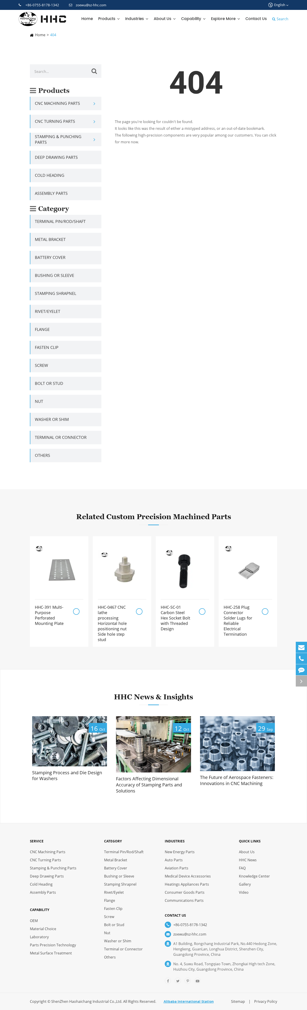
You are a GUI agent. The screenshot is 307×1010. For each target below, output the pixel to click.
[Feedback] (301, 669)
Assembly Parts (51, 193)
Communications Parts (184, 900)
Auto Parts (174, 859)
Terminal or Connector (61, 437)
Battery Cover (50, 257)
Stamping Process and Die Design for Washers (67, 776)
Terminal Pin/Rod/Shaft (60, 221)
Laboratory (39, 936)
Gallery (245, 884)
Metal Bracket (50, 239)
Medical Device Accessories (188, 876)
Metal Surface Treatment (51, 953)
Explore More (223, 19)
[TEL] (301, 658)
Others (42, 455)
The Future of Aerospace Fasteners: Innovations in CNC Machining (236, 780)
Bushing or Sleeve (54, 275)
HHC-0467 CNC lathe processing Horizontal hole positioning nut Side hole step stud (112, 623)
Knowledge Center (254, 876)
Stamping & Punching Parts (58, 139)
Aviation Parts (176, 868)
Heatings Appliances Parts (187, 884)
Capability (191, 19)
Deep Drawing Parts (56, 157)
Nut (39, 401)
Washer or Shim (52, 419)
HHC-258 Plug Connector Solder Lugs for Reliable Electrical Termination (238, 620)
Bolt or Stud (49, 383)
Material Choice (43, 928)
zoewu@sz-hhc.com (91, 5)
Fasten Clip (46, 347)
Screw (41, 365)
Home (87, 19)
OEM (34, 920)
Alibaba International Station (189, 1001)
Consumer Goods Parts (185, 892)
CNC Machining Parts (57, 103)
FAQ (242, 868)
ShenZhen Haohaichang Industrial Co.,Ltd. (86, 1001)
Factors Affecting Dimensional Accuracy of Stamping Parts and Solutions (149, 785)
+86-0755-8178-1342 (42, 5)
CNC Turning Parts (55, 121)
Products (106, 19)
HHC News (248, 859)
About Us (162, 19)
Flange (42, 329)
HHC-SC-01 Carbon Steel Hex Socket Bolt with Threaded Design (175, 617)
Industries (134, 19)
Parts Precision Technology (53, 945)
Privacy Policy (265, 1001)
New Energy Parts (180, 851)
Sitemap (238, 1001)
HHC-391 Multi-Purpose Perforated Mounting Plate (49, 615)
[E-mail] (301, 647)
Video (244, 892)
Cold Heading (49, 175)
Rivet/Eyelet (47, 311)
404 (53, 34)
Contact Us (256, 19)
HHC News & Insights (153, 696)
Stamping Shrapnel (55, 293)
